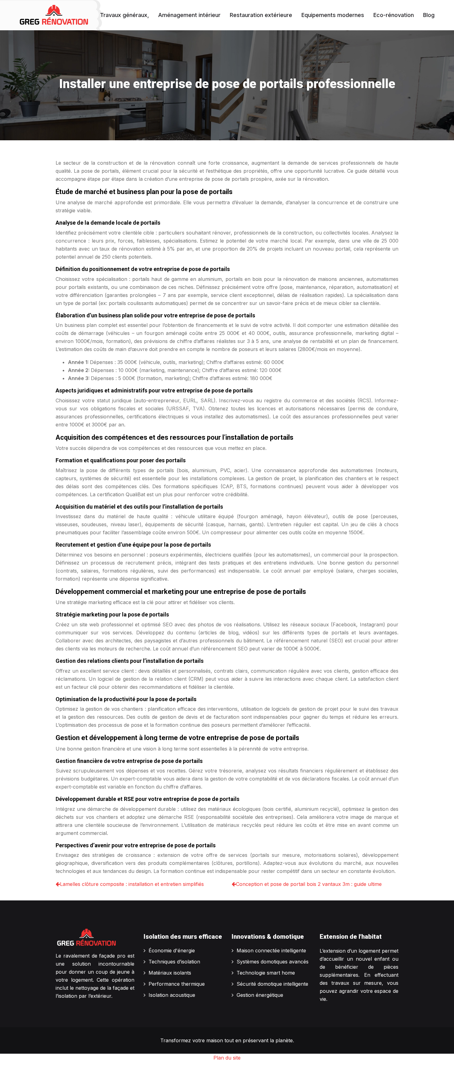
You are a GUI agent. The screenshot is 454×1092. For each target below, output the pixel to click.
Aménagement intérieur (189, 15)
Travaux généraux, (124, 15)
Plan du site (227, 1058)
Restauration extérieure (261, 15)
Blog (429, 15)
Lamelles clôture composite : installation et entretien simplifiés (132, 884)
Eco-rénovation (393, 15)
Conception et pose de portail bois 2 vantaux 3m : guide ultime (309, 884)
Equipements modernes (332, 15)
